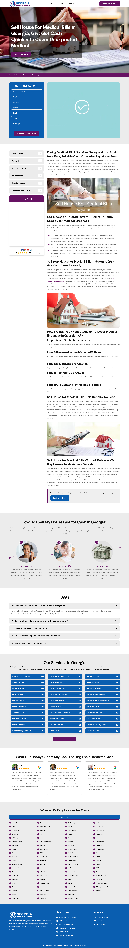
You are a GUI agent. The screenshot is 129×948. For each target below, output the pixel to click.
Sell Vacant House (93, 707)
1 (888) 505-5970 (109, 3)
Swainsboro (100, 842)
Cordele (14, 891)
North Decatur (73, 853)
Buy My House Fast (56, 682)
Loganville (43, 894)
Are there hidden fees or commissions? (29, 643)
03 (97, 542)
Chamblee (15, 876)
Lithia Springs (44, 891)
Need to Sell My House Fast (21, 731)
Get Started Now (60, 498)
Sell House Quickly (93, 676)
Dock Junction (45, 827)
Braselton (15, 845)
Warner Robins (101, 876)
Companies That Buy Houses (96, 725)
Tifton (98, 857)
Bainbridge (15, 838)
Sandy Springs (72, 891)
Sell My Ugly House (93, 719)
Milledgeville (72, 830)
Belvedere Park (17, 842)
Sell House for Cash (18, 701)
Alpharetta (15, 830)
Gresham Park (44, 849)
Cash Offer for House (57, 719)
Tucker (98, 864)
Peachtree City (73, 864)
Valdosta (99, 868)
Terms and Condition (66, 935)
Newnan (70, 842)
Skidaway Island (73, 898)
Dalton (42, 823)
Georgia (42, 845)
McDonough (72, 823)
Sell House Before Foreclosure (60, 713)
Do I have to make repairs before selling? (30, 628)
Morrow (70, 834)
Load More (64, 739)
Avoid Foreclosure (18, 713)
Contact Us (73, 4)
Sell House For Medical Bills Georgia (28, 75)
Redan (70, 879)
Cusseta (14, 894)
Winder (98, 891)
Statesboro (100, 830)
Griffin (42, 853)
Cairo (13, 853)
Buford (14, 849)
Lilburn (42, 887)
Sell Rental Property (94, 689)
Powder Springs (73, 876)
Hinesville (43, 864)
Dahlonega (15, 898)
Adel (13, 827)
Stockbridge (100, 834)
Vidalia (98, 872)
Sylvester (99, 845)
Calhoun (14, 857)
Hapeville (43, 860)
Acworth (15, 823)
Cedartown (15, 872)
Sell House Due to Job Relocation (98, 701)
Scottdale (71, 894)
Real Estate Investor (56, 725)
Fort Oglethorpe (45, 842)
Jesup (42, 868)
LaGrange (43, 879)
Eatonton (43, 838)
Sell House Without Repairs (96, 695)
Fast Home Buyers (93, 682)
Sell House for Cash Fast (67, 928)
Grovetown (44, 857)
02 (59, 542)
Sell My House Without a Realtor (60, 676)
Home (53, 4)
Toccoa (98, 860)
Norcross (71, 845)
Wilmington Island (102, 887)
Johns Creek (44, 872)
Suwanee (99, 838)
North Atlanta (72, 849)
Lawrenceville (44, 883)
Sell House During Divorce (58, 695)
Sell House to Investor (66, 921)
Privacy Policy (63, 932)
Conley (14, 883)
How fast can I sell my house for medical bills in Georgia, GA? (39, 605)
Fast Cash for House (66, 924)
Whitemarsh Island (102, 883)
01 (21, 542)
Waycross (99, 879)
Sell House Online (93, 731)
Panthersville (72, 860)
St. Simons (99, 827)
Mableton (43, 898)
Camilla (14, 860)
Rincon (70, 883)
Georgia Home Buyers (64, 946)
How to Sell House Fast (94, 713)
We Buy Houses (17, 695)
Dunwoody (43, 834)
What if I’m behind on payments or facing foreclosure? (36, 636)
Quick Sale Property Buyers (21, 676)
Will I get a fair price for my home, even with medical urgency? (40, 621)
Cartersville (15, 868)
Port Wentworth (73, 872)
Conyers (14, 887)
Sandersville (72, 887)
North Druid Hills (73, 857)
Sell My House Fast (18, 682)
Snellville (98, 823)
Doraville (43, 830)
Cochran (15, 879)
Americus (15, 834)
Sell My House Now (18, 725)
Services (62, 4)
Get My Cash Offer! (26, 133)
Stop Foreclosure (55, 707)
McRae (70, 827)
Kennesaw (43, 876)
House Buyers (54, 731)
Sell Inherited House (19, 719)
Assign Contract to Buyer (67, 917)
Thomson (99, 853)
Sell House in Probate (57, 701)
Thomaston (100, 849)
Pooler (70, 868)
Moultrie (70, 838)
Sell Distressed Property (58, 689)
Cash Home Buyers (18, 689)
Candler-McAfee (17, 864)
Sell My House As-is (19, 707)
